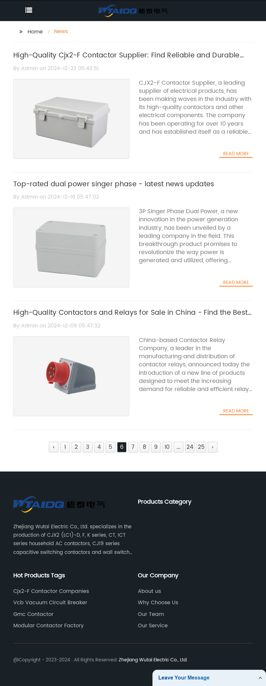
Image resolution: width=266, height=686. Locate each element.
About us (149, 591)
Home (35, 32)
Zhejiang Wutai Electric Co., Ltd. (153, 660)
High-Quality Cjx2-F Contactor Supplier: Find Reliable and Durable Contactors (126, 61)
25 (201, 447)
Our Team (151, 614)
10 (167, 447)
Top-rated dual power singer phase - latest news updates (113, 184)
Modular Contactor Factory (48, 626)
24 (190, 447)
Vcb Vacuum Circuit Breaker (50, 602)
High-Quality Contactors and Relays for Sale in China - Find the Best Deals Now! (130, 318)
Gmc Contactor (33, 614)
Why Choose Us (158, 602)
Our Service (153, 625)
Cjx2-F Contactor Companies (51, 591)
